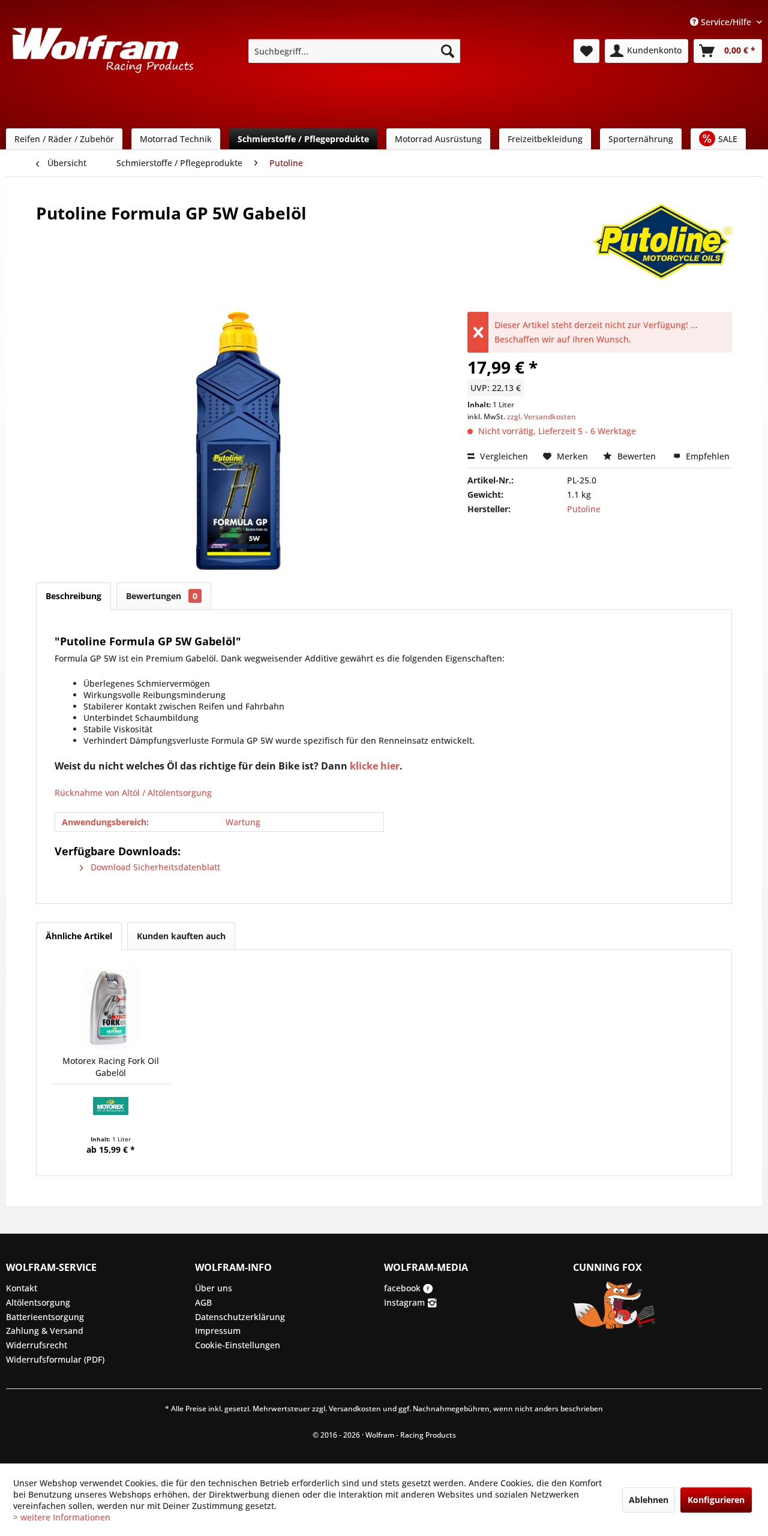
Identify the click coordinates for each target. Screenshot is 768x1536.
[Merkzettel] (586, 51)
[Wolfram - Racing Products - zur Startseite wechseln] (102, 55)
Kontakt (21, 1288)
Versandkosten (355, 1408)
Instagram (405, 1302)
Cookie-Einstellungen (237, 1345)
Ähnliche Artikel (79, 936)
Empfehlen (706, 456)
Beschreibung (73, 596)
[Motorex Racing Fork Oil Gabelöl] (111, 1007)
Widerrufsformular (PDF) (55, 1359)
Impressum (218, 1330)
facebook (403, 1288)
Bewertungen (161, 596)
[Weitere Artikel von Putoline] (662, 225)
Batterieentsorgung (45, 1316)
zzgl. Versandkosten (541, 416)
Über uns (213, 1288)
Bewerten (636, 456)
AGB (203, 1302)
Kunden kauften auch (181, 936)
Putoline (584, 509)
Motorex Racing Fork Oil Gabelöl (110, 1066)
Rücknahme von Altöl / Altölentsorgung (133, 792)
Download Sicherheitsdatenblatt (154, 867)
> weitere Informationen (61, 1517)
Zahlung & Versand (44, 1330)
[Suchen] (447, 51)
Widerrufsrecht (36, 1345)
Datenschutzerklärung (240, 1316)
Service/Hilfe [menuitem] (726, 22)
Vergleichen (503, 456)
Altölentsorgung (38, 1302)
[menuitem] (354, 51)
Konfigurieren (716, 1499)
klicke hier (375, 765)
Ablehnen (648, 1499)
